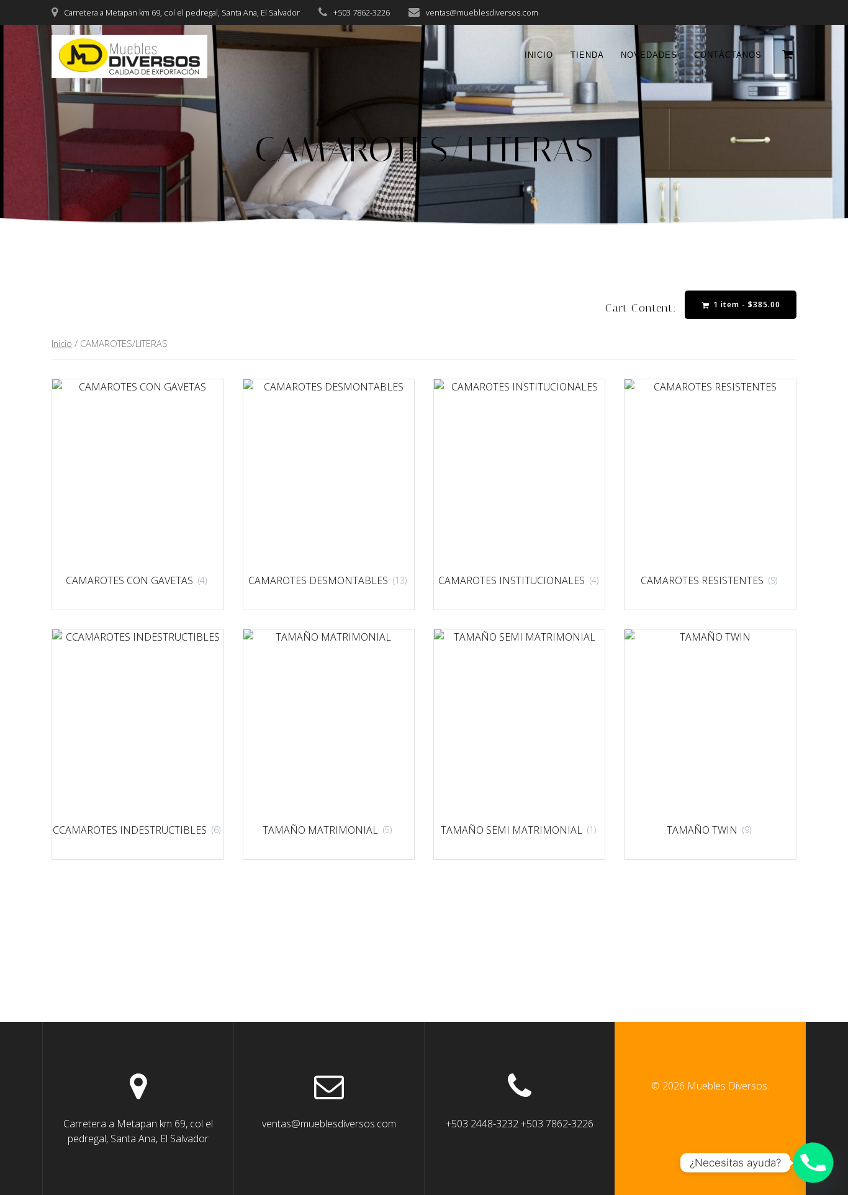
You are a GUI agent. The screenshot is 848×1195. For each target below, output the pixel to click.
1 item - (745, 304)
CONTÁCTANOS (728, 55)
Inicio (62, 343)
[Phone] (813, 1162)
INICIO (539, 55)
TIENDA (587, 55)
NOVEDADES (649, 55)
